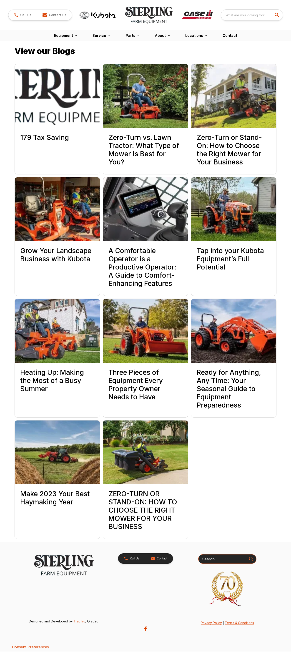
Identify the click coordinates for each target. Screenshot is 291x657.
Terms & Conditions (239, 623)
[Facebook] (145, 629)
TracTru (79, 621)
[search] (277, 15)
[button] (22, 15)
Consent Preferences (30, 647)
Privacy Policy (211, 623)
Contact (230, 35)
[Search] (251, 558)
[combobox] (252, 15)
